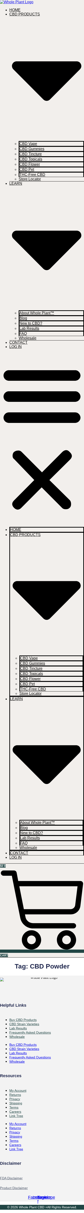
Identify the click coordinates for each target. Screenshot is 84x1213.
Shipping (15, 1136)
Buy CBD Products (23, 1045)
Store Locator (30, 179)
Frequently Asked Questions (30, 1032)
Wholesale (27, 338)
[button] (42, 438)
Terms (13, 1141)
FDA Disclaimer (11, 1178)
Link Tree (16, 1116)
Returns (15, 1128)
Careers (15, 1145)
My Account (17, 1124)
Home (15, 10)
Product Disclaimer (14, 1188)
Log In (15, 347)
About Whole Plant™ (36, 313)
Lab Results (29, 328)
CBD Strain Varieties (24, 1049)
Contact (18, 342)
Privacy (14, 1132)
